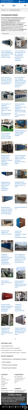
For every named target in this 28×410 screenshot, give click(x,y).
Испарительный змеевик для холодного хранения (6, 232)
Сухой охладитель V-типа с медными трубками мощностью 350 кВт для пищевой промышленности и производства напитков (20, 82)
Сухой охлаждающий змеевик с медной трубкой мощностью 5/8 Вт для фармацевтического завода (20, 159)
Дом (2, 376)
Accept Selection (15, 404)
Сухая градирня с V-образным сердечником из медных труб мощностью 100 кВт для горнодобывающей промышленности (6, 109)
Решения (3, 381)
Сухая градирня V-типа (6, 350)
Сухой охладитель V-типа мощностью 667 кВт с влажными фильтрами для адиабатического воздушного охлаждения (20, 55)
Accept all (23, 404)
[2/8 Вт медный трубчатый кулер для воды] (7, 273)
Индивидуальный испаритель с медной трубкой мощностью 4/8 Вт (20, 184)
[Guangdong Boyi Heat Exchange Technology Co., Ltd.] (14, 5)
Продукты (3, 378)
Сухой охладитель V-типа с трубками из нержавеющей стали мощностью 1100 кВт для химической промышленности (20, 258)
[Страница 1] (13, 339)
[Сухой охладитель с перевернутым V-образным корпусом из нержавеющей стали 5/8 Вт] (21, 273)
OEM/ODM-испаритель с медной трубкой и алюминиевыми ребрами (21, 133)
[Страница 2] (15, 339)
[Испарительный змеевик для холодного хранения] (7, 223)
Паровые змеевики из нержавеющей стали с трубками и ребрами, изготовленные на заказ (20, 331)
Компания (3, 384)
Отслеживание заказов (19, 378)
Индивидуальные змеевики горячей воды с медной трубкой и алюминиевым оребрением (5, 186)
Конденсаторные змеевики (7, 390)
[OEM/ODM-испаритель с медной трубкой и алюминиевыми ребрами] (21, 124)
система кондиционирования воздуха (10, 352)
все (7, 10)
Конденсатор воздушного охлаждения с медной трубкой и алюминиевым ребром (20, 234)
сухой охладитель (17, 350)
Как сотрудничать (18, 376)
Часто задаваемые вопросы (18, 380)
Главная (3, 10)
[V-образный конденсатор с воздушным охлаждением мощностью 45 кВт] (21, 296)
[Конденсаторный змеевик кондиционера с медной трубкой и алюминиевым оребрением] (7, 296)
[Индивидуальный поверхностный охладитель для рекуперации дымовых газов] (7, 320)
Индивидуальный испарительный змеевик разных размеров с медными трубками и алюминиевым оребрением (6, 160)
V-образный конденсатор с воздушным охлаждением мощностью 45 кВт (20, 307)
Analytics (12, 406)
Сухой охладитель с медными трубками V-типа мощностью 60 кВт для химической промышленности (6, 80)
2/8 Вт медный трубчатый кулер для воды (6, 282)
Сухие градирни (4, 392)
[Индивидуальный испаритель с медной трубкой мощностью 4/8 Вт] (21, 174)
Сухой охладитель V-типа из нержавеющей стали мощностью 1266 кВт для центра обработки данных (7, 54)
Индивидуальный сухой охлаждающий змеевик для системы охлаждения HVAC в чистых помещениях (6, 210)
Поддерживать (4, 383)
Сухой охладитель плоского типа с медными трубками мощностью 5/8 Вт (6, 136)
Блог (15, 382)
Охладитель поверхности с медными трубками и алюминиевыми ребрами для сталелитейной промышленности (6, 259)
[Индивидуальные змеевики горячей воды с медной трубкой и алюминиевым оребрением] (7, 174)
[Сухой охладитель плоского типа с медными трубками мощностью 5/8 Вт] (7, 125)
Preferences (18, 406)
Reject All (7, 404)
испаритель (23, 352)
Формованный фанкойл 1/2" (21, 208)
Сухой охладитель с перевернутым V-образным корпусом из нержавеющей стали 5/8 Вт (21, 284)
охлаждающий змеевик (7, 346)
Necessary (6, 406)
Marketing (25, 406)
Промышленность (5, 379)
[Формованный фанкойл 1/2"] (21, 199)
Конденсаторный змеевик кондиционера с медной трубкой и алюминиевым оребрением (7, 308)
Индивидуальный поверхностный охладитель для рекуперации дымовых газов (7, 331)
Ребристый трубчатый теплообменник (10, 348)
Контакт (3, 386)
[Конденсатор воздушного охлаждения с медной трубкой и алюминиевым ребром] (21, 223)
